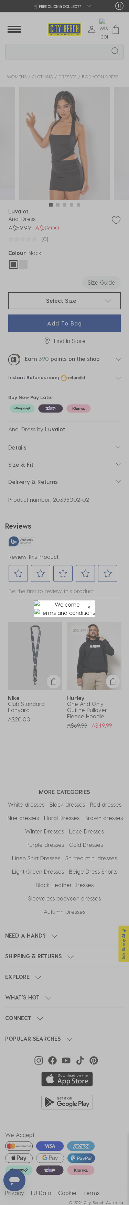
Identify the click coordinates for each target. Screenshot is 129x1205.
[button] (89, 606)
